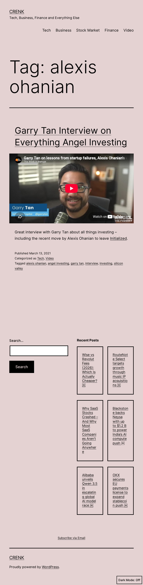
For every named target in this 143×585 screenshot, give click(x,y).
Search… (16, 341)
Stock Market (88, 30)
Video (128, 30)
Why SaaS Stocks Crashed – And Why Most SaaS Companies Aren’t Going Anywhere (90, 430)
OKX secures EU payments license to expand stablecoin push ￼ (120, 490)
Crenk (16, 11)
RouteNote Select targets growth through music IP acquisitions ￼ (120, 370)
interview (91, 263)
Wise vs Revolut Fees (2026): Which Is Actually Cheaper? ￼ (89, 370)
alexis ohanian (36, 263)
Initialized (118, 238)
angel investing (58, 263)
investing (106, 263)
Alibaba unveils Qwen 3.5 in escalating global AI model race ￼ (89, 490)
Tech (46, 30)
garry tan (77, 263)
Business (63, 30)
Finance (112, 30)
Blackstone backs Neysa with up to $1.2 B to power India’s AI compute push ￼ (120, 425)
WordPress (50, 567)
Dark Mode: (126, 580)
